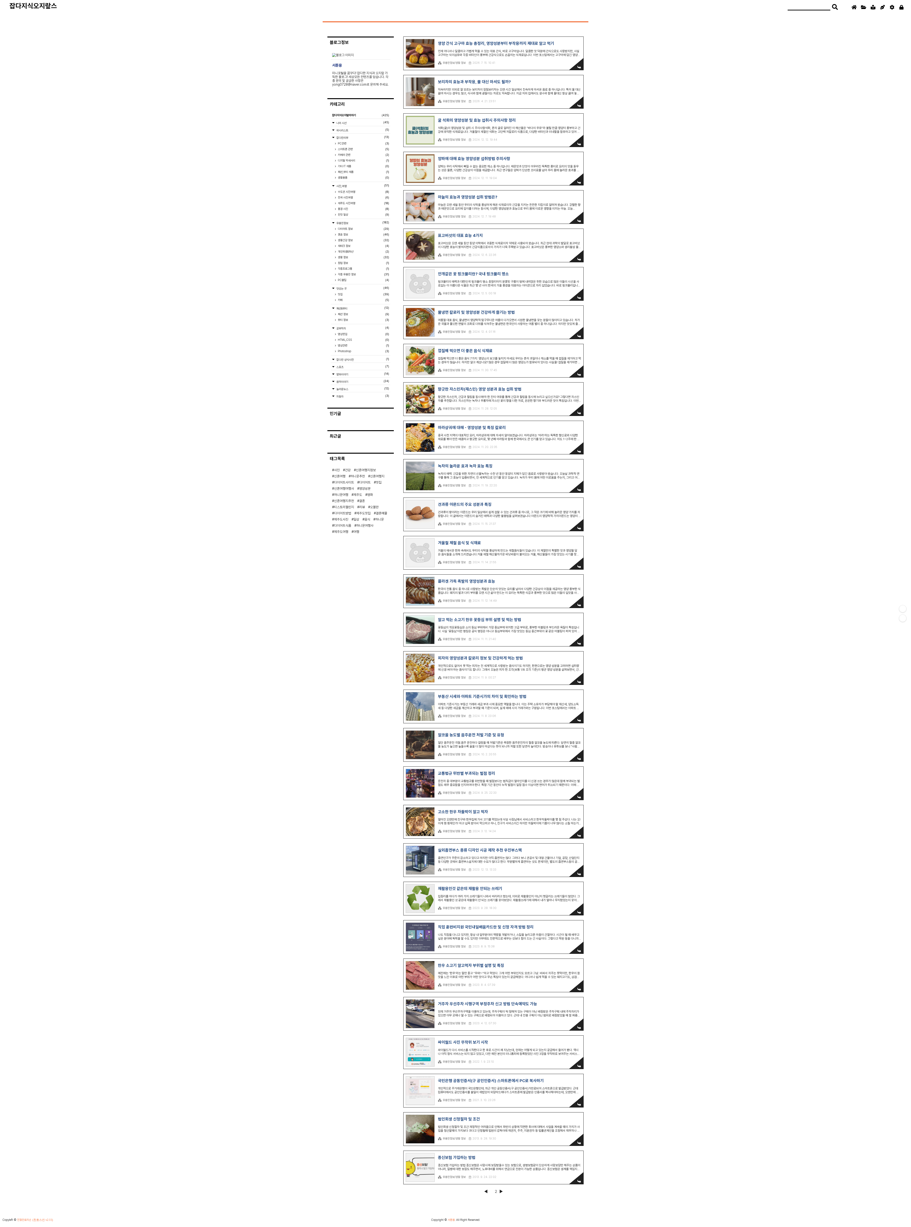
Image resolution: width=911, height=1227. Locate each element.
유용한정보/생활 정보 (454, 63)
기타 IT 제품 (363, 166)
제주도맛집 (363, 513)
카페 (363, 300)
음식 (367, 519)
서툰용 (451, 1220)
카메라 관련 (363, 155)
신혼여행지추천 (344, 501)
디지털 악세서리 (363, 160)
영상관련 (363, 345)
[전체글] (863, 7)
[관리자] (892, 7)
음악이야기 (362, 381)
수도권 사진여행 (363, 192)
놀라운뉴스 (362, 389)
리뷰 (362, 507)
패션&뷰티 (362, 308)
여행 (356, 532)
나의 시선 (362, 123)
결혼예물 (381, 513)
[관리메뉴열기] (902, 608)
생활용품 (363, 177)
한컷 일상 (363, 214)
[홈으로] (854, 7)
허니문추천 (358, 476)
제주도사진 (341, 519)
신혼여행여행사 (344, 488)
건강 (348, 470)
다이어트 (365, 482)
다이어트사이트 (344, 482)
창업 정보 (363, 263)
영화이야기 (362, 374)
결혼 (362, 501)
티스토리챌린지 (344, 507)
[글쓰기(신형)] (882, 7)
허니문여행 (341, 495)
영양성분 (365, 488)
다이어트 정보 (363, 229)
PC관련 (363, 143)
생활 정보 (363, 257)
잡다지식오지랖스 (33, 6)
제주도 (357, 495)
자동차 (362, 396)
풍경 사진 (363, 209)
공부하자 (362, 328)
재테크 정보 (363, 246)
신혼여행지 (377, 476)
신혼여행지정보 (366, 470)
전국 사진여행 (363, 197)
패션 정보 (363, 314)
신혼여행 (339, 476)
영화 (370, 495)
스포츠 (362, 367)
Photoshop (363, 351)
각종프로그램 (363, 268)
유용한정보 (362, 223)
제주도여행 (341, 532)
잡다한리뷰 (362, 137)
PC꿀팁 (363, 280)
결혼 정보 (363, 234)
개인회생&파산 (363, 251)
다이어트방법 (342, 513)
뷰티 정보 (363, 320)
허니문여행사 (364, 525)
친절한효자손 (24, 1220)
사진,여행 (362, 186)
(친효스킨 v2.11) (43, 1220)
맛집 (363, 294)
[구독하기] (902, 618)
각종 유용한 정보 (363, 274)
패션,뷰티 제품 (363, 172)
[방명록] (873, 7)
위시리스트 (362, 130)
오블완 (374, 507)
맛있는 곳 (362, 288)
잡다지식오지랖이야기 (360, 115)
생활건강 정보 (363, 240)
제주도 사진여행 (363, 203)
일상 (356, 519)
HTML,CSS (363, 339)
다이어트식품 (342, 525)
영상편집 (363, 334)
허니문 (379, 519)
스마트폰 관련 (363, 149)
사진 (337, 470)
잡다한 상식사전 (362, 359)
